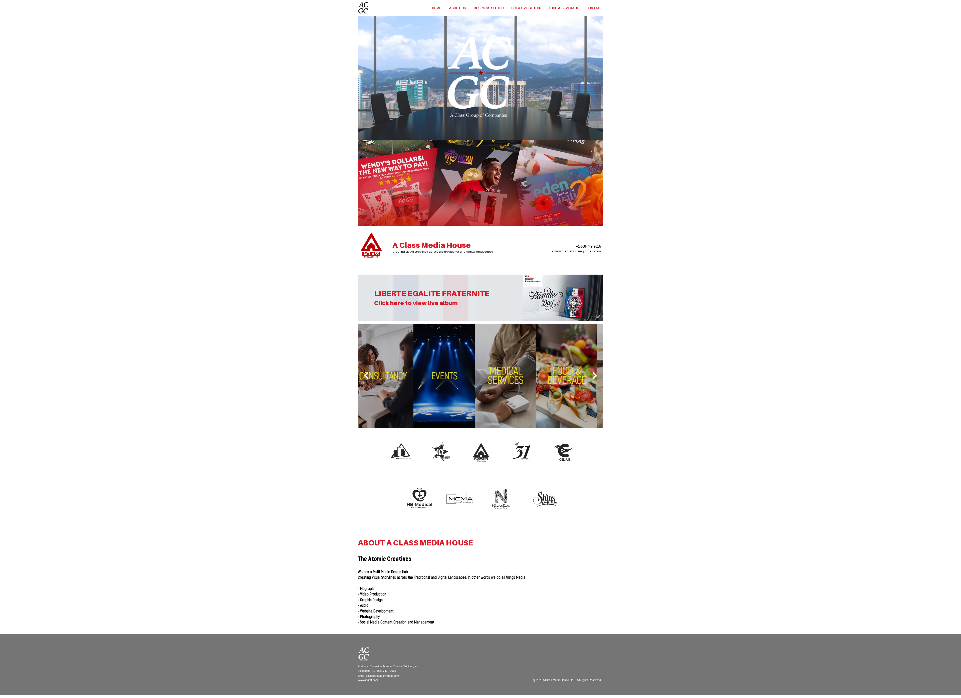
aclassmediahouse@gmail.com (576, 251)
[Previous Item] (366, 375)
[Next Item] (594, 375)
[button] (489, 8)
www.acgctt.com (368, 679)
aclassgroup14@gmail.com (382, 675)
